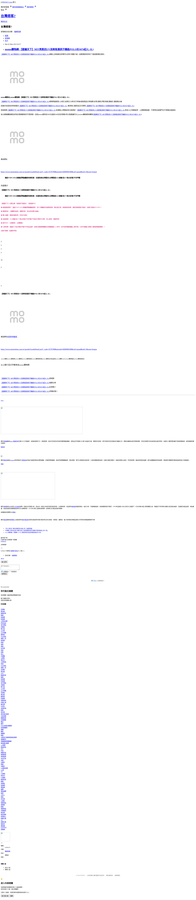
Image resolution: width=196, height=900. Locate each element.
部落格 (7, 38)
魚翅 (2, 664)
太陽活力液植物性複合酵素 (9, 737)
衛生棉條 (3, 814)
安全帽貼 (3, 625)
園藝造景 (3, 718)
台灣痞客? (8, 16)
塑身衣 (3, 447)
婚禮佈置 (3, 754)
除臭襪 (5, 441)
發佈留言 (4, 574)
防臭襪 (3, 619)
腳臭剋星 (15, 441)
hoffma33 (3, 541)
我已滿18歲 (5, 896)
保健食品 (3, 700)
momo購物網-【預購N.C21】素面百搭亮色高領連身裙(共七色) (23, 532)
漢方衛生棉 (25, 519)
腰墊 (2, 731)
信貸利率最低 (12, 337)
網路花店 (3, 752)
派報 (2, 760)
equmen (12, 460)
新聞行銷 (3, 822)
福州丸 (3, 660)
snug (2, 400)
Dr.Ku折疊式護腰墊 (6, 725)
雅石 (2, 722)
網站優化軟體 (5, 743)
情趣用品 (3, 803)
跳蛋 (2, 806)
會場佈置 (3, 756)
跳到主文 (4, 21)
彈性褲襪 (3, 791)
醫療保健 (17, 32)
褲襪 (2, 789)
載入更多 (4, 562)
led (2, 771)
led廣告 (3, 773)
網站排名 (3, 747)
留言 (16, 551)
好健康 (3, 698)
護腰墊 (3, 733)
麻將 (2, 793)
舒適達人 (12, 519)
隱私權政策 (109, 875)
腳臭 (2, 615)
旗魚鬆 (74, 506)
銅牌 (2, 764)
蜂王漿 (3, 704)
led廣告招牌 (4, 768)
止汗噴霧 (3, 632)
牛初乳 (3, 706)
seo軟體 (3, 745)
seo (2, 820)
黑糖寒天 (3, 739)
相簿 (6, 36)
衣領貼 (3, 609)
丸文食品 (17, 506)
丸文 (10, 506)
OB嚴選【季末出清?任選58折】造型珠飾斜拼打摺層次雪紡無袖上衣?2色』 (27, 530)
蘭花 (2, 723)
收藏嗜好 (14, 555)
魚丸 (2, 654)
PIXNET (82, 875)
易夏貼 (3, 627)
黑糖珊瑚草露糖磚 (6, 741)
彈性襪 (3, 787)
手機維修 (3, 810)
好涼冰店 (3, 623)
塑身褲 (3, 826)
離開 (11, 896)
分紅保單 (3, 716)
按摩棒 (3, 804)
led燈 (2, 770)
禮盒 (14, 512)
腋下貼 (3, 629)
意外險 (3, 712)
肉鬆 (2, 644)
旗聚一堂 (3, 638)
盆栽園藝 (3, 720)
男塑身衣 (24, 460)
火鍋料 (3, 658)
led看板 (3, 777)
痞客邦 (13, 551)
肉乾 (2, 652)
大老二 (3, 795)
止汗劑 (3, 630)
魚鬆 (2, 464)
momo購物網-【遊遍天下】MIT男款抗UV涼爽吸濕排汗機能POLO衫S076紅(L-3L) (49, 49)
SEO (2, 748)
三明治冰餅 (4, 621)
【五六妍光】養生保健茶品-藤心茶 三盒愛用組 (18, 528)
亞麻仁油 (3, 702)
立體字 (3, 762)
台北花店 (3, 758)
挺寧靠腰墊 (4, 727)
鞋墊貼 (3, 634)
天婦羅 (3, 656)
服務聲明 (117, 875)
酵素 (2, 710)
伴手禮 (3, 648)
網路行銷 (3, 818)
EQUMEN (3, 827)
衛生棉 (5, 519)
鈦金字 (3, 775)
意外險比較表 (5, 714)
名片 (6, 41)
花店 (2, 750)
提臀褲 (3, 829)
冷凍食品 (3, 662)
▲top (2, 558)
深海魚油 (3, 708)
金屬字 (3, 766)
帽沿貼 (3, 611)
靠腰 (2, 729)
